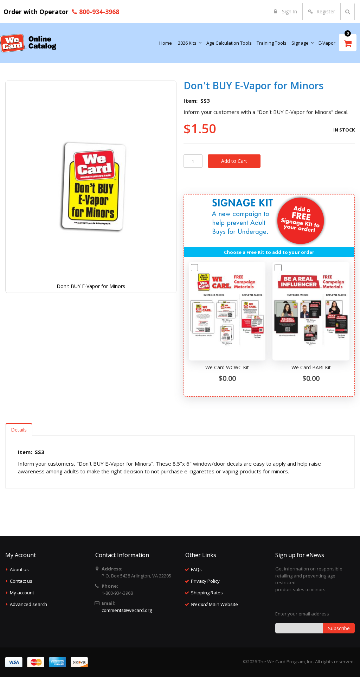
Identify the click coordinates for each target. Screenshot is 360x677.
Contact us (21, 581)
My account (22, 592)
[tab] (18, 429)
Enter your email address (302, 614)
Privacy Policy (205, 581)
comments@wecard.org (127, 610)
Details (19, 429)
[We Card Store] (28, 43)
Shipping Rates (207, 592)
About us (19, 569)
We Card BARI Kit (311, 367)
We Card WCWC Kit (227, 367)
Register (325, 11)
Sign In (289, 11)
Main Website (214, 604)
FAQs (196, 569)
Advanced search (28, 604)
